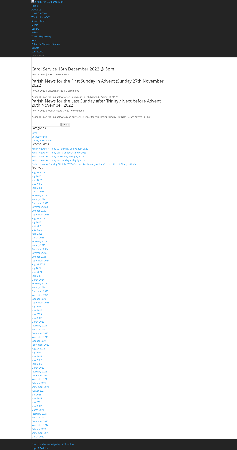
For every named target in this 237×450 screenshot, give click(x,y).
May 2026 (36, 184)
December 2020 (39, 421)
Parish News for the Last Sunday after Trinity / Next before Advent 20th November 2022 (96, 103)
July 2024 (36, 268)
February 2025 (39, 241)
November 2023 (40, 295)
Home (34, 5)
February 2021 (39, 413)
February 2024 (39, 283)
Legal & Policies (39, 448)
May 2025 (36, 229)
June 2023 (36, 310)
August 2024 (38, 264)
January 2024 (38, 287)
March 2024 (37, 279)
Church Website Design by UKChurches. (53, 444)
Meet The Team (39, 13)
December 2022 (39, 333)
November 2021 (40, 379)
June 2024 (36, 272)
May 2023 (36, 314)
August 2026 (38, 172)
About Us (36, 9)
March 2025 (37, 237)
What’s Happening (41, 36)
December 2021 (39, 375)
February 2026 (39, 195)
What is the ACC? (40, 17)
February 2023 (39, 325)
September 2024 (40, 260)
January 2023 (38, 329)
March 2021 (37, 409)
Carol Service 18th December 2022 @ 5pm (72, 69)
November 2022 (40, 337)
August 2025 (38, 218)
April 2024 (36, 275)
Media (34, 24)
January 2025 (38, 245)
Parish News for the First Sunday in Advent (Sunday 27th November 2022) (97, 83)
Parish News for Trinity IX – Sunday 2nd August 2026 (59, 148)
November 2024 (40, 252)
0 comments (62, 74)
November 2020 (40, 425)
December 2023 (39, 291)
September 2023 (40, 302)
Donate (35, 47)
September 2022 (40, 344)
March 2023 (37, 321)
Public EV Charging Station (45, 44)
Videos (35, 32)
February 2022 (39, 371)
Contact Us (37, 51)
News (34, 40)
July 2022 (36, 352)
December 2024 (39, 249)
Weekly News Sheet (58, 110)
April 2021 (36, 406)
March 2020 (37, 436)
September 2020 (40, 432)
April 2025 (36, 233)
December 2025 (39, 203)
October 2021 (38, 383)
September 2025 (40, 214)
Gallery (35, 28)
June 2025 (36, 225)
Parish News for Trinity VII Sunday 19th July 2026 (57, 156)
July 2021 (36, 394)
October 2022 (38, 340)
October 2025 (38, 210)
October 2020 (38, 429)
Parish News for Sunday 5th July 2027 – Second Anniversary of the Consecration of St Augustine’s (83, 164)
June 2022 (36, 356)
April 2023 (36, 318)
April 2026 (36, 187)
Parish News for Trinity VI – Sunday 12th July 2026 (58, 160)
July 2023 (36, 306)
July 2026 (36, 176)
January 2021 (38, 417)
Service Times (38, 21)
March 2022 (37, 367)
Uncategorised (55, 90)
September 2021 (40, 386)
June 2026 (36, 180)
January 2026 (38, 199)
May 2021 (36, 402)
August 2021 (38, 390)
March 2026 (37, 191)
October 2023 (38, 298)
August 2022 (38, 348)
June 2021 (36, 398)
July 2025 (36, 222)
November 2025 (40, 206)
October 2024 (38, 256)
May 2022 (36, 360)
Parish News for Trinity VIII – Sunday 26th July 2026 (58, 152)
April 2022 (36, 363)
